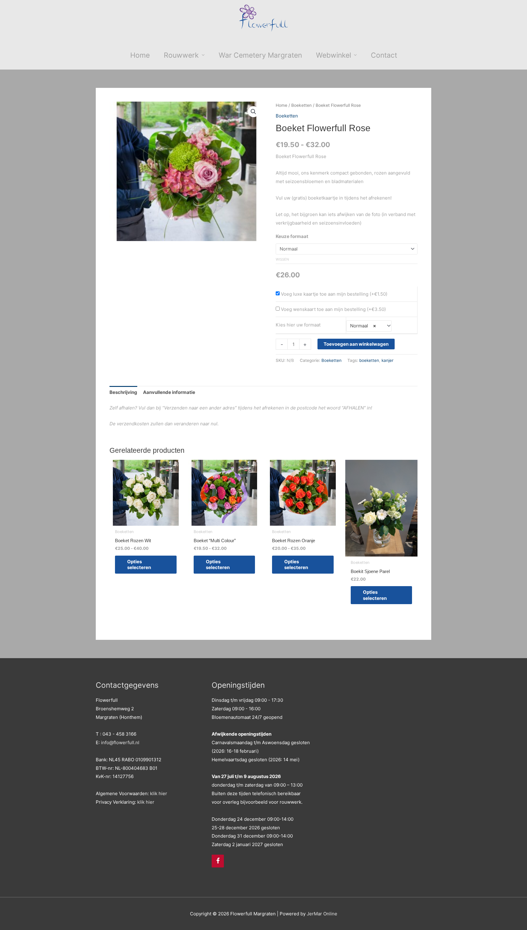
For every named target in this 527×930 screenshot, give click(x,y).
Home (140, 55)
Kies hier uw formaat (298, 325)
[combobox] (369, 326)
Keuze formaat (292, 236)
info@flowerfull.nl (120, 742)
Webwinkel (333, 55)
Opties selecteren (139, 565)
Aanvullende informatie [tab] (169, 392)
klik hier (158, 793)
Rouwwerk (181, 55)
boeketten (369, 360)
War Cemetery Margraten (260, 55)
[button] (253, 111)
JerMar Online (322, 914)
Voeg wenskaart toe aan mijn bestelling (323, 309)
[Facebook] (218, 861)
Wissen (282, 259)
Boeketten (301, 105)
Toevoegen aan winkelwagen (356, 344)
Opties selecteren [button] (375, 595)
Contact (384, 55)
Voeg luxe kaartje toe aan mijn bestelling (324, 294)
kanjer (387, 360)
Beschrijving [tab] (123, 392)
